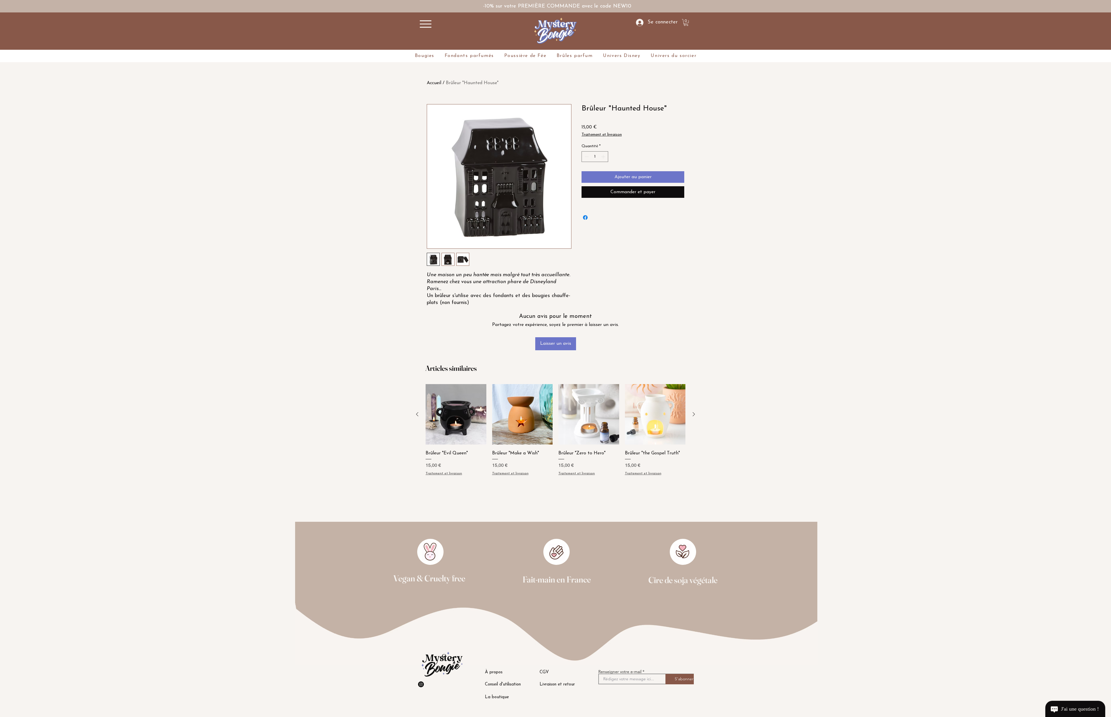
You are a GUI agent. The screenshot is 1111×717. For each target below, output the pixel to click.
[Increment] (603, 157)
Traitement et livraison (602, 134)
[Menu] (425, 24)
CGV (544, 672)
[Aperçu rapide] (456, 414)
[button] (686, 22)
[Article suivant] (693, 414)
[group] (555, 446)
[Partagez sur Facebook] (585, 217)
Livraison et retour (557, 684)
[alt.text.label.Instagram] (421, 684)
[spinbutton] (595, 157)
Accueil (434, 83)
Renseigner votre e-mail (619, 672)
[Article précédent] (417, 414)
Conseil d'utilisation (503, 684)
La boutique (497, 697)
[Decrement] (586, 157)
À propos (494, 672)
